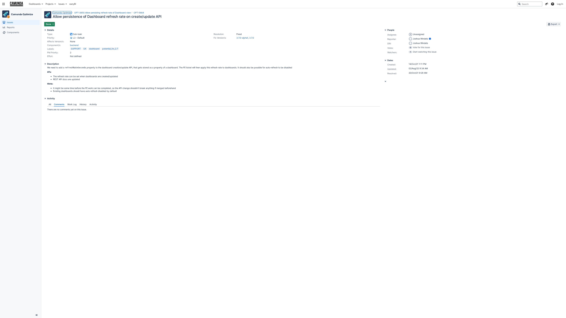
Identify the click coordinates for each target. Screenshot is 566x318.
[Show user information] (430, 38)
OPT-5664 (139, 12)
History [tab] (83, 104)
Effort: (50, 56)
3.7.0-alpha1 (242, 38)
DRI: (389, 43)
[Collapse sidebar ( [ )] (36, 315)
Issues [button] (61, 4)
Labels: (50, 49)
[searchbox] (529, 4)
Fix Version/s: (220, 38)
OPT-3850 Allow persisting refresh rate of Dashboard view (102, 12)
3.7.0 (251, 38)
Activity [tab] (93, 104)
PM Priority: (52, 52)
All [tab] (50, 104)
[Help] (552, 4)
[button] (3, 4)
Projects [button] (49, 4)
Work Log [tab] (72, 104)
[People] (385, 30)
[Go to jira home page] (16, 4)
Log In (560, 4)
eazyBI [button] (72, 4)
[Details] (45, 30)
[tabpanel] (213, 109)
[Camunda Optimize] (5, 14)
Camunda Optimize (22, 14)
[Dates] (385, 60)
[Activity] (45, 98)
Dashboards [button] (35, 4)
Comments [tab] (59, 104)
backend (74, 45)
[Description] (45, 64)
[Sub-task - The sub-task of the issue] (71, 34)
